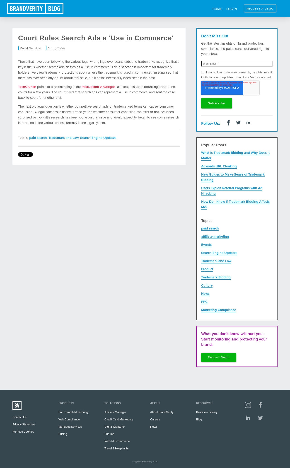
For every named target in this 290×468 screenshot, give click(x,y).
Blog (199, 419)
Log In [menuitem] (231, 9)
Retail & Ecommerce (117, 441)
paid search (38, 138)
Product (207, 269)
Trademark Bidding (216, 277)
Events (206, 245)
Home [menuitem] (217, 9)
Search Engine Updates (98, 138)
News (205, 294)
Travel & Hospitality (116, 448)
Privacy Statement (24, 424)
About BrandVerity (161, 412)
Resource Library (206, 412)
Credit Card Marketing (118, 419)
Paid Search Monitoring (73, 412)
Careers (155, 419)
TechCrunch (27, 87)
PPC (204, 302)
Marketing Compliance (218, 310)
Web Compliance (69, 419)
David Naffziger (30, 48)
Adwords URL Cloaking (219, 166)
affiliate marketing (215, 236)
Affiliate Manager (115, 412)
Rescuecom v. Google (98, 87)
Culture (207, 285)
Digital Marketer (114, 427)
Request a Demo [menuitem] (259, 8)
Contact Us (19, 417)
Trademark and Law (63, 138)
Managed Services (70, 427)
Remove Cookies (23, 432)
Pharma (109, 434)
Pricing (62, 434)
